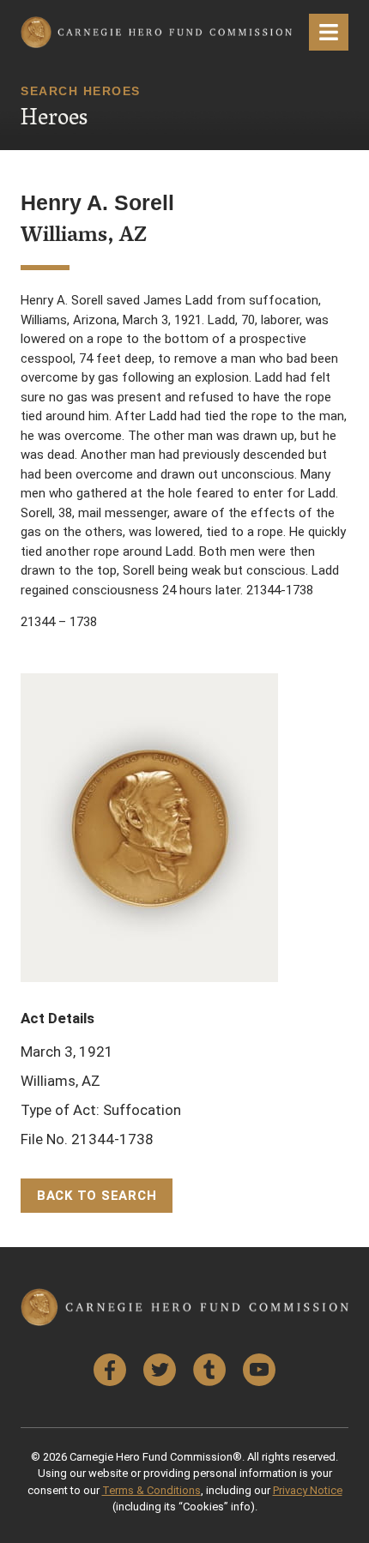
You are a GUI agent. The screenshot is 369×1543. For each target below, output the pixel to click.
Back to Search (97, 1195)
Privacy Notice (307, 1490)
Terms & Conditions (151, 1490)
